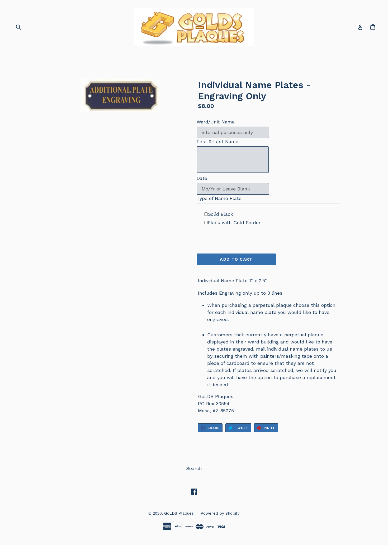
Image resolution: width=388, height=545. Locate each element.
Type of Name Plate (219, 198)
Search (194, 468)
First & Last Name (217, 141)
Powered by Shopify (220, 513)
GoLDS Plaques (179, 513)
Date (202, 178)
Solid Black (220, 214)
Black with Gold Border (234, 222)
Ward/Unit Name (216, 122)
